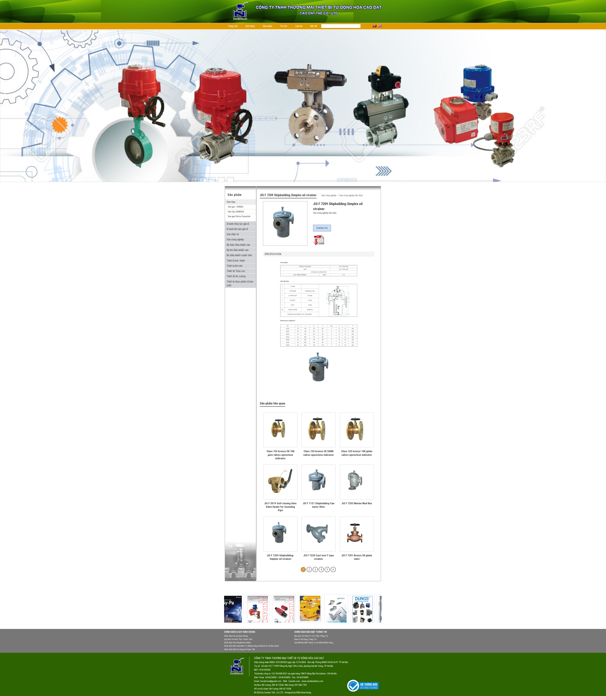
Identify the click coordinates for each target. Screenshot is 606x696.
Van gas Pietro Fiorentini (239, 216)
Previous (5, 94)
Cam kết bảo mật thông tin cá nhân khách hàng (313, 643)
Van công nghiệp (329, 195)
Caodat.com (294, 681)
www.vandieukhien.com (312, 681)
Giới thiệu (250, 26)
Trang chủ (233, 26)
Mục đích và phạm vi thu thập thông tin (311, 636)
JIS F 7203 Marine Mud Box (357, 503)
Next (600, 94)
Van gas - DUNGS (235, 206)
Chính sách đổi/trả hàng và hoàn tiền (239, 649)
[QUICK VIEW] (280, 443)
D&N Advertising (303, 692)
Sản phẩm (267, 26)
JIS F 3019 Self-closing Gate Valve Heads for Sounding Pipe (280, 507)
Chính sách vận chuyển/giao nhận (237, 643)
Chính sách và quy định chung (236, 636)
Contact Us (322, 227)
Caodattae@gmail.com (270, 681)
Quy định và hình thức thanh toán (238, 639)
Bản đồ (313, 26)
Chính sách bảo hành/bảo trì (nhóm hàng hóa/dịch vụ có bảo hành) (251, 646)
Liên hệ (298, 26)
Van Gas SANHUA (236, 211)
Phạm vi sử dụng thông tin (305, 639)
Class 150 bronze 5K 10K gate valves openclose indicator (280, 455)
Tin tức (283, 26)
